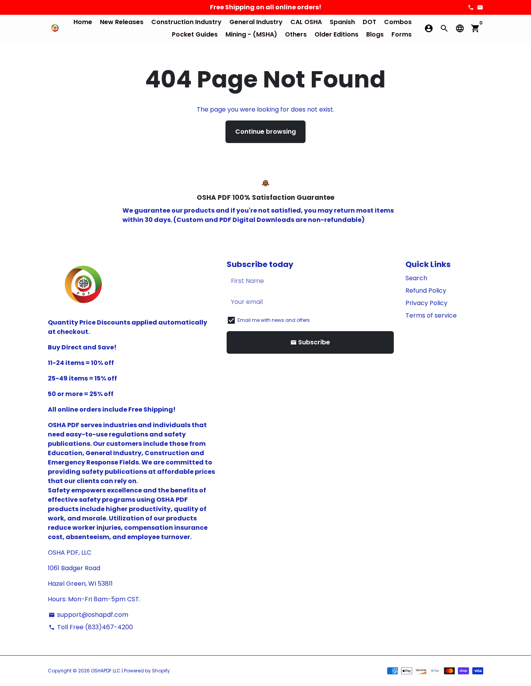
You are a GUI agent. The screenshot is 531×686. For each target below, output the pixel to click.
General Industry (256, 21)
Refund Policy (425, 290)
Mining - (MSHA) (251, 34)
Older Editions (336, 34)
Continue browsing (265, 131)
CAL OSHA (306, 21)
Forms (401, 34)
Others (296, 34)
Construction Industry (186, 21)
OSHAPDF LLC (106, 670)
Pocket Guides (195, 34)
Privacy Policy (426, 302)
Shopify (161, 670)
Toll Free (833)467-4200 (91, 627)
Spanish (342, 21)
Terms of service (431, 315)
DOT (369, 21)
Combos (398, 21)
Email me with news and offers (274, 320)
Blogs (375, 34)
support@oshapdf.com (88, 614)
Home (82, 21)
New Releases (121, 21)
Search (416, 278)
